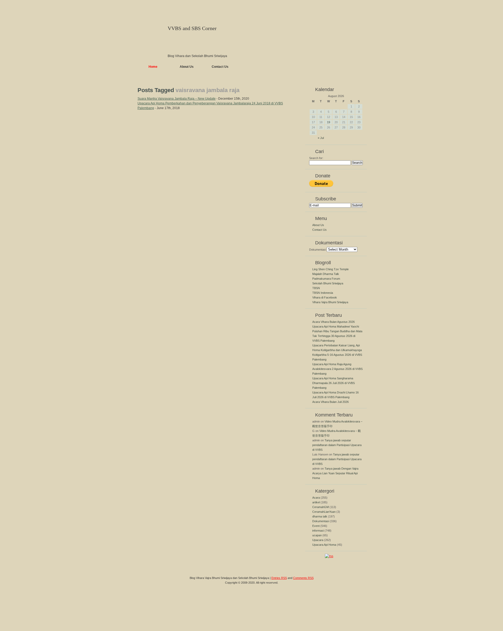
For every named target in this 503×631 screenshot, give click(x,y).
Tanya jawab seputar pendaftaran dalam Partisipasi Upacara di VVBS (337, 445)
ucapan (317, 535)
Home (153, 67)
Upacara (317, 540)
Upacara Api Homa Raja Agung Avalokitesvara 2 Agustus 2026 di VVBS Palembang (337, 369)
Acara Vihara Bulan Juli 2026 (330, 401)
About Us (187, 67)
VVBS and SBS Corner (192, 28)
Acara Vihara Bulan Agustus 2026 (333, 321)
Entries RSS (279, 577)
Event (316, 525)
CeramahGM (320, 507)
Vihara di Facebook (324, 297)
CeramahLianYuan (324, 511)
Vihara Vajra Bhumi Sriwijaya (330, 302)
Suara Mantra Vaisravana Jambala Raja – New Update (177, 98)
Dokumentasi (317, 249)
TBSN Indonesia (322, 292)
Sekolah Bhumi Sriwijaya (327, 283)
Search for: (316, 158)
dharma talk (319, 516)
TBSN (316, 288)
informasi (318, 530)
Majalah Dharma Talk (325, 273)
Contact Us (220, 67)
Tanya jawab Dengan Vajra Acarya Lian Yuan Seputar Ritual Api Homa (335, 473)
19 (328, 122)
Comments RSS (303, 577)
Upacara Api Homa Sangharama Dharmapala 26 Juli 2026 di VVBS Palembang (333, 383)
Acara (316, 497)
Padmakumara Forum (326, 278)
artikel (316, 502)
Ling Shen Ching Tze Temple (330, 269)
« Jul (321, 137)
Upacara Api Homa (324, 544)
